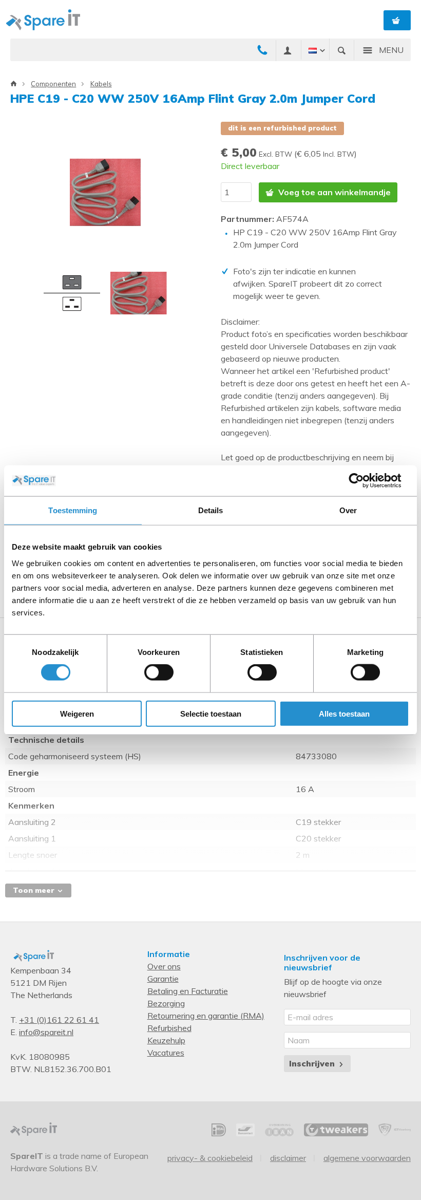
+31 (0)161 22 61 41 (59, 1020)
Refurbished (169, 1028)
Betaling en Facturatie (187, 991)
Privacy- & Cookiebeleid (210, 1158)
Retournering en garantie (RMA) (205, 1015)
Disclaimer (288, 1158)
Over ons (164, 966)
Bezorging (166, 1003)
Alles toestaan (344, 713)
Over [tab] (348, 510)
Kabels (101, 84)
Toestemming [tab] (72, 510)
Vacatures (165, 1052)
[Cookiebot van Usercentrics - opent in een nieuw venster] (364, 481)
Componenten (53, 84)
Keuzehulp (166, 1040)
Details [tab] (210, 510)
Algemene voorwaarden (367, 1158)
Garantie (163, 978)
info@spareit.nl (46, 1032)
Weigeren (77, 713)
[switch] (159, 672)
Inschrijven (313, 1063)
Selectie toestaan (210, 713)
